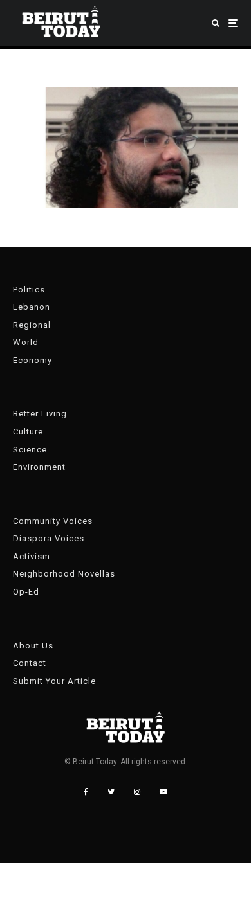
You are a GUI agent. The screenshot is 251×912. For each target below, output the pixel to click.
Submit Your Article (54, 681)
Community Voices (53, 521)
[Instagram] (137, 791)
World (26, 342)
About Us (33, 645)
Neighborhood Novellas (64, 573)
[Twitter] (111, 791)
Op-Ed (26, 591)
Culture (28, 431)
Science (30, 449)
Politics (29, 289)
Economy (32, 360)
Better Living (40, 413)
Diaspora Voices (48, 538)
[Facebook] (86, 791)
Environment (39, 467)
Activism (31, 556)
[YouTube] (163, 791)
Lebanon (31, 307)
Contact (29, 663)
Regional (32, 325)
